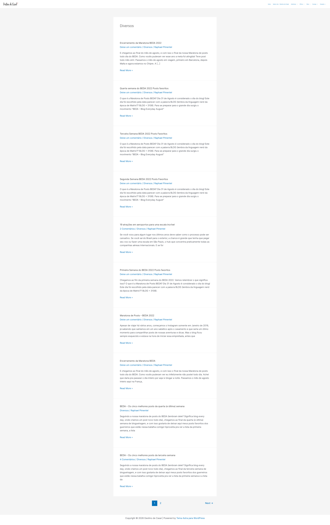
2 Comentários (127, 228)
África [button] (301, 4)
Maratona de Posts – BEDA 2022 (137, 315)
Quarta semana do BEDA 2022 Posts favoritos (144, 88)
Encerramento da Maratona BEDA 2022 (140, 43)
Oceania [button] (322, 4)
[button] (296, 4)
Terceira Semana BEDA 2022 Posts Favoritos (143, 133)
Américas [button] (293, 4)
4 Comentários (127, 459)
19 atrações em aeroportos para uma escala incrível (147, 224)
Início (269, 4)
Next (209, 503)
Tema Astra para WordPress (190, 518)
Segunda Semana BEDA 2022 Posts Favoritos (144, 179)
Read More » (126, 70)
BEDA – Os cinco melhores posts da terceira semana (147, 455)
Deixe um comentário (131, 47)
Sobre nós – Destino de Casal (281, 4)
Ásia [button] (308, 4)
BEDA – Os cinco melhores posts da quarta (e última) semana (152, 406)
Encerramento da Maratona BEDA (137, 360)
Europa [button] (314, 4)
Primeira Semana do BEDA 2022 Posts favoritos (145, 270)
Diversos (148, 47)
